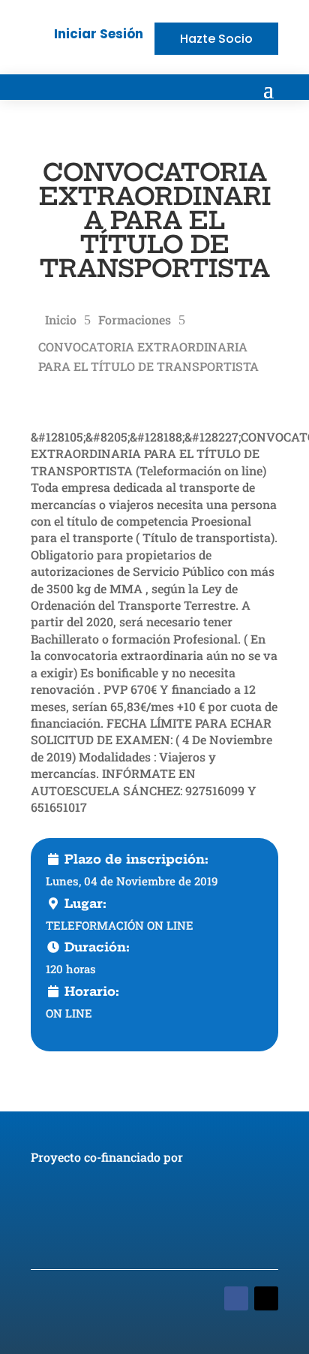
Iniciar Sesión (98, 34)
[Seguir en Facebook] (236, 1298)
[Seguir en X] (266, 1298)
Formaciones (134, 319)
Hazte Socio (216, 38)
